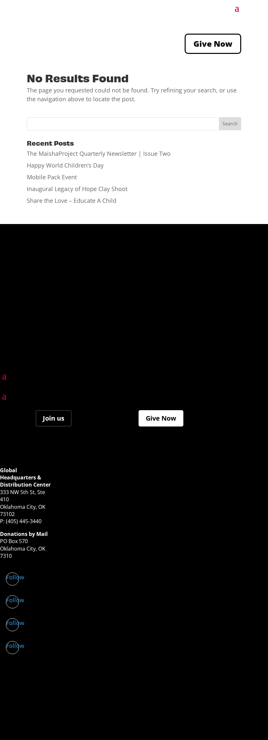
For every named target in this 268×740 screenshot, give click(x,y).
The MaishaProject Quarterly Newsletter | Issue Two (99, 153)
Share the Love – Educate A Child (71, 200)
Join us (53, 418)
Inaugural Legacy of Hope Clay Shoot (77, 189)
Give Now (212, 43)
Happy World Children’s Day (65, 165)
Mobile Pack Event (52, 177)
